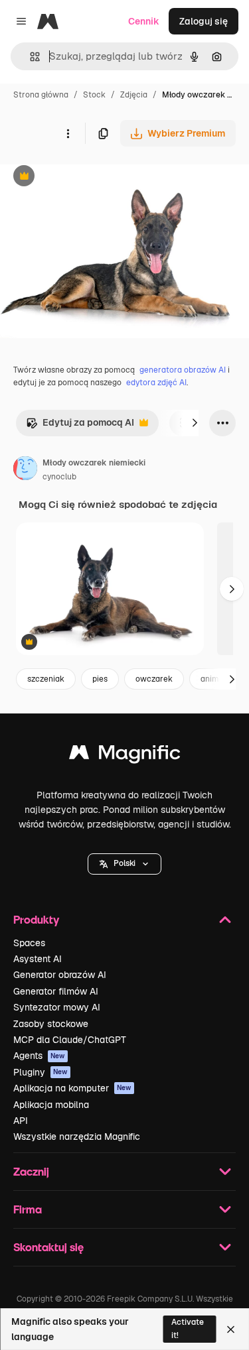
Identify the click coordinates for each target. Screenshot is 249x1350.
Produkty (36, 919)
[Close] (231, 1329)
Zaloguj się (203, 21)
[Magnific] (125, 755)
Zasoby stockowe (50, 1024)
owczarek (154, 679)
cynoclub (59, 476)
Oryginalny (91, 177)
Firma (27, 1209)
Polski (124, 863)
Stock (94, 95)
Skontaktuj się (48, 1247)
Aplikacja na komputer (72, 1088)
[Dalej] (195, 423)
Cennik (143, 21)
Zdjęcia (133, 95)
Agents (39, 1056)
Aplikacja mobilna (51, 1105)
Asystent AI (37, 959)
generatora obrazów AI (182, 370)
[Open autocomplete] (29, 57)
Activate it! (187, 1328)
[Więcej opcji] (67, 133)
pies (100, 679)
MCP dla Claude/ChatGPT (69, 1040)
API (20, 1121)
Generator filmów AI (55, 991)
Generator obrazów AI (59, 975)
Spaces (29, 943)
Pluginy (40, 1072)
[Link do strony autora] (25, 470)
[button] (124, 864)
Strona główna (40, 95)
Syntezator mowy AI (56, 1007)
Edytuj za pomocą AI (80, 426)
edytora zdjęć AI (156, 382)
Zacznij (31, 1171)
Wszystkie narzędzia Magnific (76, 1136)
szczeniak (45, 679)
